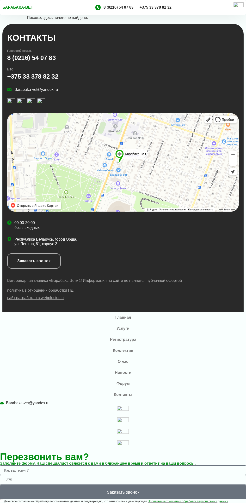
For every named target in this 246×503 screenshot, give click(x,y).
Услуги (123, 328)
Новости (123, 372)
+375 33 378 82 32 (32, 76)
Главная (123, 317)
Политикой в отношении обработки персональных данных (188, 501)
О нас (123, 361)
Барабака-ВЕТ (17, 7)
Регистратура (123, 339)
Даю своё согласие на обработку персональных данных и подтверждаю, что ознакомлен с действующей (116, 501)
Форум (123, 384)
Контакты (123, 395)
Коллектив (123, 350)
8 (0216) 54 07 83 (31, 57)
